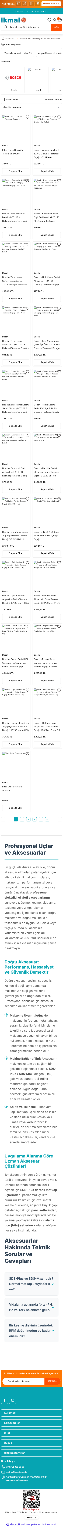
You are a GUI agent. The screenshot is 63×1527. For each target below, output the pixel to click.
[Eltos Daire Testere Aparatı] (15, 765)
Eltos (5, 145)
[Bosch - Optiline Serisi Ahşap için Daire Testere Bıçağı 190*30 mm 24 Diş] (47, 574)
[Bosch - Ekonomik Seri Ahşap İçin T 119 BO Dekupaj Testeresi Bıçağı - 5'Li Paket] (15, 447)
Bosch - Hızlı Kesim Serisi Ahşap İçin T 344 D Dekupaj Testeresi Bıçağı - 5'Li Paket (47, 281)
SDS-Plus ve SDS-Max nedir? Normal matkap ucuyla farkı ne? (31, 1284)
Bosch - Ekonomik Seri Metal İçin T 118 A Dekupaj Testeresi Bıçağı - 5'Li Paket (15, 217)
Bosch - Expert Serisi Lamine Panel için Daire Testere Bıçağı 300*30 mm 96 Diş (45, 663)
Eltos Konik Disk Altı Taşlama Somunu (12, 151)
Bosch (37, 145)
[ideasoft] (13, 1524)
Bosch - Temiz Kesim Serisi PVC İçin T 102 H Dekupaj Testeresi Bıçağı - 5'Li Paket (47, 408)
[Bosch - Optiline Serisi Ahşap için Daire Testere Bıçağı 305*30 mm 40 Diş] (15, 574)
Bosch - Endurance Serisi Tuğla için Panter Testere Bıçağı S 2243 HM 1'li (15, 535)
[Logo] (13, 20)
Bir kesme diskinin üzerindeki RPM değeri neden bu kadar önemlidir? (31, 1330)
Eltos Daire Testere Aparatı (12, 788)
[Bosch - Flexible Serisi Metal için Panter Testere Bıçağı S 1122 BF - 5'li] (47, 447)
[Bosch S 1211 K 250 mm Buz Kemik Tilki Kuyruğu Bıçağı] (47, 510)
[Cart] (60, 20)
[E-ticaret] (31, 1524)
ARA (56, 27)
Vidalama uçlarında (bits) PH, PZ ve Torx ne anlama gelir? (31, 1307)
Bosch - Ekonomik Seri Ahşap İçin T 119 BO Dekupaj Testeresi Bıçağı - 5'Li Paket (15, 472)
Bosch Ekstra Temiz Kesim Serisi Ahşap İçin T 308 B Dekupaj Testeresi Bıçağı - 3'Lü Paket (15, 408)
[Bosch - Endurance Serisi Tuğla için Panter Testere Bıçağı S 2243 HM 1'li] (15, 510)
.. (40, 819)
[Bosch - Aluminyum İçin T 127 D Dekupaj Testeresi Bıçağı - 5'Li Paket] (47, 128)
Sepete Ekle (16, 171)
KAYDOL (52, 1381)
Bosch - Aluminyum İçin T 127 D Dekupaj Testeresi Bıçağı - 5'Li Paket (46, 153)
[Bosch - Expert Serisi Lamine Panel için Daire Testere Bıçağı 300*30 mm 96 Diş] (47, 638)
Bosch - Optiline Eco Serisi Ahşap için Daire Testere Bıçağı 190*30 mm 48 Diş (15, 727)
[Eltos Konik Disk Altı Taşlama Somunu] (15, 128)
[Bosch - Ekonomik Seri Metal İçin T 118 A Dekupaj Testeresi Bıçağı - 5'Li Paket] (15, 192)
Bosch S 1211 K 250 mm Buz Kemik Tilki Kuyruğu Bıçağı (46, 535)
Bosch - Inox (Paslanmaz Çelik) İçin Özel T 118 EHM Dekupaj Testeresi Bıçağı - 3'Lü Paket (47, 345)
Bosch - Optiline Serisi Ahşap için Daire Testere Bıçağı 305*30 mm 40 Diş (15, 599)
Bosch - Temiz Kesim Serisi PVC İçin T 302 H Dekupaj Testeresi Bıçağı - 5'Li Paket (15, 345)
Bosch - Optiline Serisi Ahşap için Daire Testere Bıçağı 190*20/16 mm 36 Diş (47, 727)
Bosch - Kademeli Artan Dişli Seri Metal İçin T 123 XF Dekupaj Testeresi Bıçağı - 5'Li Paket (46, 217)
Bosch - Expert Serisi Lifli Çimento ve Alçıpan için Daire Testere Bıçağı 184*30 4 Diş (15, 663)
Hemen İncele (50, 3)
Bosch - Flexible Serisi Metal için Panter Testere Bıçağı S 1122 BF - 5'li (46, 472)
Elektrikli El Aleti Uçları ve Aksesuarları (39, 38)
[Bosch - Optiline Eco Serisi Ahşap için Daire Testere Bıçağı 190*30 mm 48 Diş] (15, 701)
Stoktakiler (12, 99)
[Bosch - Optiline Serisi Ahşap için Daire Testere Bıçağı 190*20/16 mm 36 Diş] (47, 701)
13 (47, 819)
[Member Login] (54, 20)
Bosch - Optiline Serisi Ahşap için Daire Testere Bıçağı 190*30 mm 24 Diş (47, 599)
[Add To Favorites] (27, 117)
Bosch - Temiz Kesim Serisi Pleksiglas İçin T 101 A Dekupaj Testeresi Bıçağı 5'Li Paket (14, 281)
